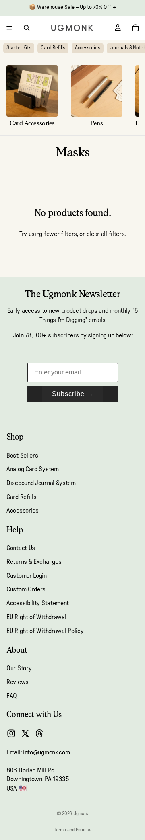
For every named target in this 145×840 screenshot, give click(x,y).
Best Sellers (22, 455)
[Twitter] (25, 733)
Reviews (17, 682)
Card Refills (53, 48)
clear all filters (106, 234)
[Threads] (39, 733)
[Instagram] (11, 733)
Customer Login (26, 576)
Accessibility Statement (37, 603)
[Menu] (9, 27)
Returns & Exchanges (33, 562)
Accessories (87, 48)
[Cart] (135, 28)
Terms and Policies (72, 829)
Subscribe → (72, 393)
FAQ (11, 696)
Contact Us (20, 548)
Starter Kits (18, 48)
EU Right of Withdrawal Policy (44, 631)
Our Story (18, 668)
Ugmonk (80, 813)
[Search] (26, 28)
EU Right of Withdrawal (36, 617)
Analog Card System (32, 469)
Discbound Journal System (41, 483)
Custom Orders (26, 589)
